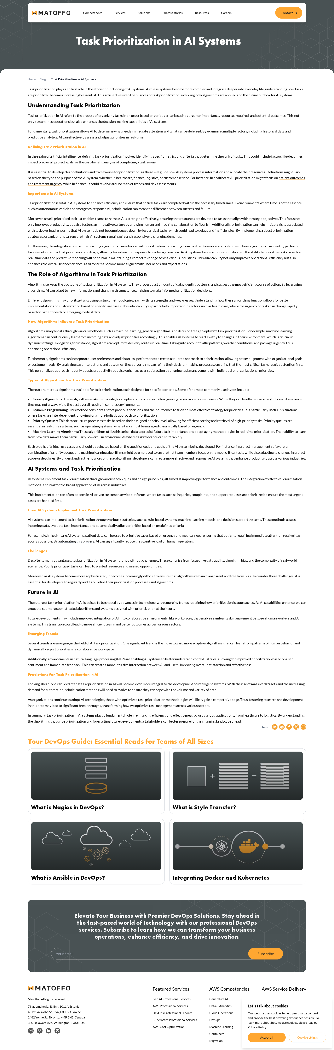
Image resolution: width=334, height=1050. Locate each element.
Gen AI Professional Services (172, 999)
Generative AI (218, 999)
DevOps (214, 1020)
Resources (202, 13)
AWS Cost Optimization (169, 1027)
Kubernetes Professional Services (175, 1020)
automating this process (76, 541)
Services (120, 13)
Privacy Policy (257, 1027)
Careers (226, 13)
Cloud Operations (221, 1013)
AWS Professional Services (170, 1006)
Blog (43, 79)
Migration (216, 1040)
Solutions (144, 13)
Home (32, 79)
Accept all (266, 1037)
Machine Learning (221, 1027)
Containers (216, 1033)
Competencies (92, 13)
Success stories (173, 13)
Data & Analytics (220, 1006)
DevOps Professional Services (172, 1013)
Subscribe (265, 953)
